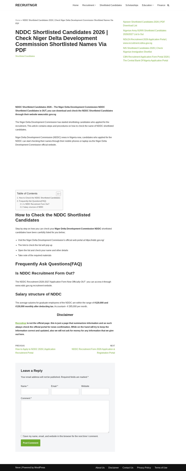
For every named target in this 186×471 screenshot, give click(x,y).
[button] (95, 5)
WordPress (39, 467)
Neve (18, 467)
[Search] (168, 5)
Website (85, 386)
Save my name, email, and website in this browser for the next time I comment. (60, 436)
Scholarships (132, 5)
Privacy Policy (144, 468)
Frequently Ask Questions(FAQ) (32, 201)
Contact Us (128, 468)
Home (76, 5)
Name (24, 386)
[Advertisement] (65, 85)
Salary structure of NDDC (33, 207)
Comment (26, 398)
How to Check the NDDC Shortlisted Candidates (39, 198)
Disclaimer (113, 468)
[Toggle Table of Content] (57, 193)
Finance (161, 5)
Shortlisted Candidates (111, 5)
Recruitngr (20, 323)
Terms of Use (161, 468)
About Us (100, 468)
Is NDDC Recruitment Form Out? (36, 204)
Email (54, 386)
